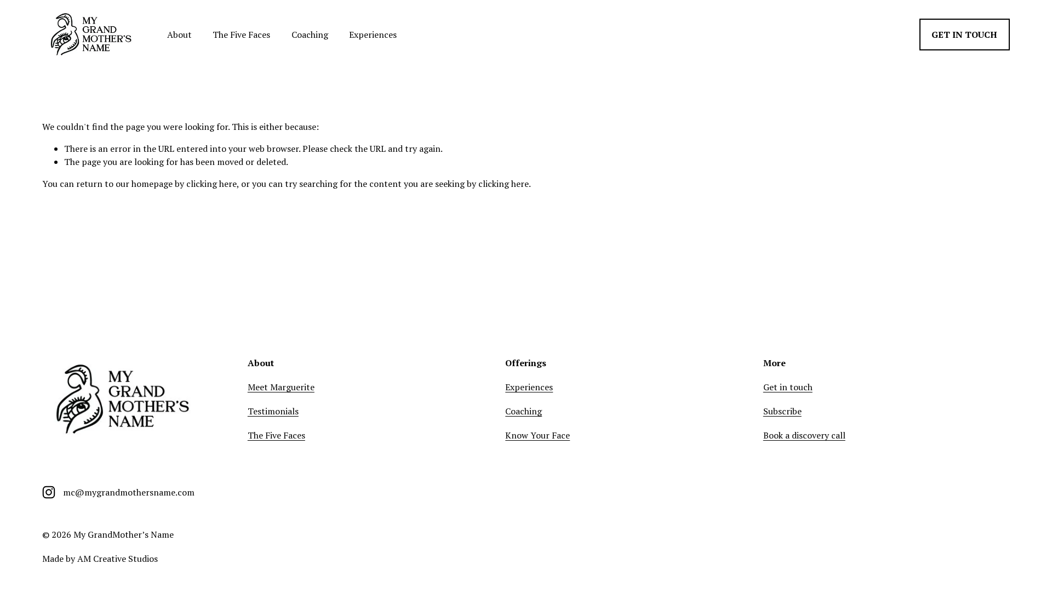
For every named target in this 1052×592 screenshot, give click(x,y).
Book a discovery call (804, 435)
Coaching (309, 35)
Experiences (373, 35)
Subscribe (782, 411)
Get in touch (964, 35)
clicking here (211, 184)
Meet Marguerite (281, 387)
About (179, 35)
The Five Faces (241, 35)
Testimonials (273, 411)
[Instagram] (48, 492)
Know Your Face (537, 435)
